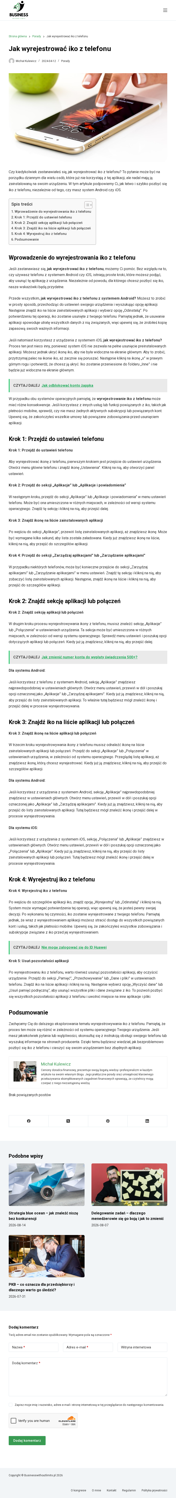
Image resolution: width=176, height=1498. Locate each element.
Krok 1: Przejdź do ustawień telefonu (43, 217)
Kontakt (111, 1490)
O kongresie (78, 1490)
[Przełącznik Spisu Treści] (86, 205)
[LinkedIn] (147, 1121)
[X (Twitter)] (68, 1121)
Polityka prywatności (154, 1490)
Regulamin (129, 1490)
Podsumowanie (27, 240)
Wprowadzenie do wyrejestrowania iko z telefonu (53, 212)
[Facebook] (29, 1121)
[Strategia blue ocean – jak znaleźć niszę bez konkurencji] (47, 1184)
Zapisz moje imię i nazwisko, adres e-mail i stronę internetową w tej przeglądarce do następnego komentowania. (89, 1405)
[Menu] (165, 10)
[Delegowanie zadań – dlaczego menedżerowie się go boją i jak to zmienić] (129, 1184)
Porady (65, 61)
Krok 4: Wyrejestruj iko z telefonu (41, 234)
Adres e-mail (77, 1347)
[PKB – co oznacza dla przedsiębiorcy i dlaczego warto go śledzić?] (47, 1256)
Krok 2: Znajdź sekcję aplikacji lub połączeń (48, 223)
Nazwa (18, 1347)
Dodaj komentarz (26, 1363)
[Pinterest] (108, 1121)
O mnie (96, 1490)
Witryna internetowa (136, 1347)
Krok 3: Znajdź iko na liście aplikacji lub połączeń (53, 228)
